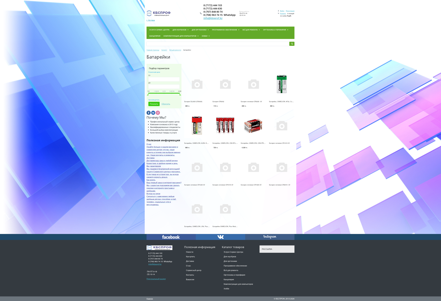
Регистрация (290, 11)
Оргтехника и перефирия (234, 275)
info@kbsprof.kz (213, 18)
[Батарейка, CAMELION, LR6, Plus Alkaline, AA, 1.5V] (197, 208)
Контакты (190, 275)
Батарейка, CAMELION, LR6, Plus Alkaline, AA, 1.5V (202, 226)
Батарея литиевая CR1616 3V (223, 185)
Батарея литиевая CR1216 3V (279, 143)
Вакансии (190, 279)
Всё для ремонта (231, 270)
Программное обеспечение (235, 265)
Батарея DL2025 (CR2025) (193, 101)
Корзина (283, 13)
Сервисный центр (193, 270)
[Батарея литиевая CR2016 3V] (281, 166)
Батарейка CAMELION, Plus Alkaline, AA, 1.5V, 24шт (231, 226)
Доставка (190, 261)
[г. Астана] (159, 13)
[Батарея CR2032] (225, 83)
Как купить (190, 256)
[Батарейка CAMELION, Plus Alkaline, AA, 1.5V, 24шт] (225, 208)
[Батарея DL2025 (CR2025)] (197, 83)
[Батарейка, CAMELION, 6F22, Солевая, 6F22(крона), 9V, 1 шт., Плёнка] (281, 83)
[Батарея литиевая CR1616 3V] (225, 166)
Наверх (150, 298)
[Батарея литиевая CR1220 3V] (197, 166)
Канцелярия (229, 279)
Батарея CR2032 (218, 101)
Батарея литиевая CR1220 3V (194, 185)
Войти (282, 11)
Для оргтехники (230, 261)
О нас (188, 265)
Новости (189, 252)
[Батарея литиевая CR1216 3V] (281, 125)
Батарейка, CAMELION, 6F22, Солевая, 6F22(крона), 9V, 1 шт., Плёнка (293, 101)
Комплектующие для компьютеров (238, 284)
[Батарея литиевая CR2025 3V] (253, 83)
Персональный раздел (156, 279)
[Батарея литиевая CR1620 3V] (253, 166)
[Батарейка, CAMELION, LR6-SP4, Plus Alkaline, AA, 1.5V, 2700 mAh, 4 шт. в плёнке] (225, 125)
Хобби (226, 288)
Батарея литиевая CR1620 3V (251, 185)
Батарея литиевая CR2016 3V (279, 185)
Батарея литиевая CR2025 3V (251, 101)
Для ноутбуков (230, 256)
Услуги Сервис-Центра (233, 252)
